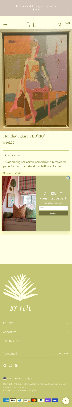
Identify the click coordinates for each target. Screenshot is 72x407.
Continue (53, 213)
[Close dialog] (68, 177)
